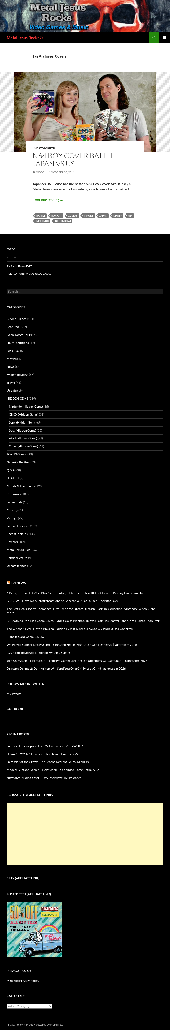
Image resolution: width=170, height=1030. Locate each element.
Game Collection (18, 462)
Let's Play (13, 351)
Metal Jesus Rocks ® (25, 37)
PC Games (14, 494)
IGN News (18, 583)
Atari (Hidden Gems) (23, 438)
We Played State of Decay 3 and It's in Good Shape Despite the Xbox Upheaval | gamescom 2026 (72, 644)
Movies (12, 359)
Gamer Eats (14, 502)
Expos (11, 249)
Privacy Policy (15, 1024)
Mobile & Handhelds (21, 486)
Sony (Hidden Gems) (23, 422)
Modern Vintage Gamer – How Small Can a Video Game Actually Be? (53, 770)
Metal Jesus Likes (18, 550)
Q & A (11, 470)
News (10, 366)
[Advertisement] (85, 834)
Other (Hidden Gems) (23, 446)
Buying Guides (16, 319)
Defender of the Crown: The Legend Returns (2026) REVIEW (48, 762)
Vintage (12, 518)
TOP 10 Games (17, 454)
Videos (11, 257)
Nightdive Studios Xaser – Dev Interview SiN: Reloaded (44, 778)
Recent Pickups (17, 534)
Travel (11, 382)
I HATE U (13, 478)
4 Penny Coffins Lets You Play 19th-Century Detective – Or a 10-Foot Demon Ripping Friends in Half (76, 593)
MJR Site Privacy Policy (23, 980)
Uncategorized (44, 148)
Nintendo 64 (63, 220)
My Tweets (14, 694)
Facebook (15, 709)
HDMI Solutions (18, 343)
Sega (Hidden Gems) (22, 430)
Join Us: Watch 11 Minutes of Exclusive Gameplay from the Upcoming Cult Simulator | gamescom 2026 (77, 660)
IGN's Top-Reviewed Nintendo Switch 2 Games (38, 652)
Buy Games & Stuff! (20, 265)
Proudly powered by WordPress (44, 1024)
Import (88, 215)
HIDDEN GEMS (17, 398)
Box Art (56, 215)
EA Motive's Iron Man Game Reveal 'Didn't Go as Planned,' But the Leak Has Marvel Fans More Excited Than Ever (83, 621)
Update (12, 390)
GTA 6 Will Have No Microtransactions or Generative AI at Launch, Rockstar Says (62, 601)
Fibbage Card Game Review (25, 637)
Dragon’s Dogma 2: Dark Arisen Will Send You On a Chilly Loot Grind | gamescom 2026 (66, 668)
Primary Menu (164, 37)
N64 (130, 215)
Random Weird (17, 558)
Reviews (12, 542)
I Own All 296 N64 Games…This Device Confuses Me (43, 754)
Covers (72, 215)
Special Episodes (18, 526)
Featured (13, 327)
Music (11, 510)
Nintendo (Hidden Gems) (26, 406)
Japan (103, 215)
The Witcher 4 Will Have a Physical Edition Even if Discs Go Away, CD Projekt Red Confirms (70, 629)
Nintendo (42, 220)
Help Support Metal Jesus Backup (30, 273)
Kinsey (117, 215)
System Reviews (17, 374)
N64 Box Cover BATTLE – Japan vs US (76, 159)
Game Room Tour (19, 335)
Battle (40, 215)
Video (40, 172)
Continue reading (48, 200)
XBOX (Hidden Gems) (23, 414)
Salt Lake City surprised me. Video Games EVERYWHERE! (46, 746)
